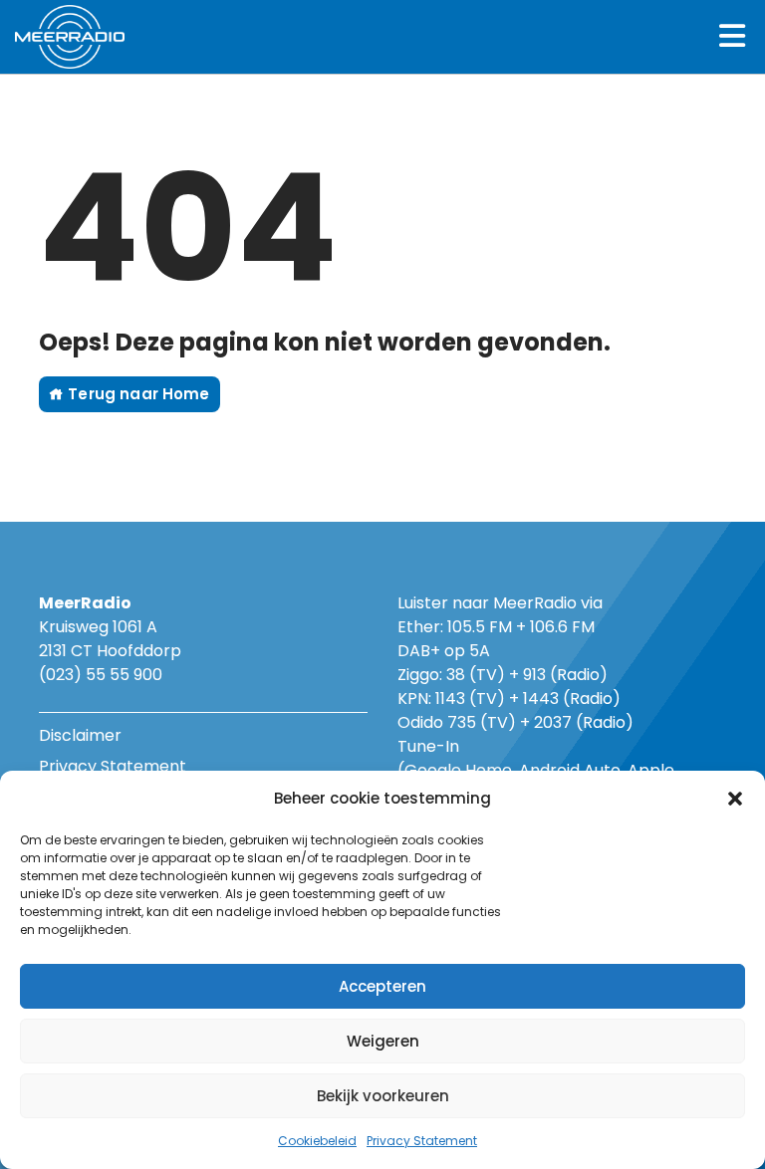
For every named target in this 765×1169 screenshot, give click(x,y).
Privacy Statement (422, 1140)
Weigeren (383, 1041)
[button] (735, 799)
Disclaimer (80, 735)
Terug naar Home (136, 393)
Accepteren (382, 986)
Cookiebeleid (317, 1140)
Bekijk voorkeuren (383, 1095)
